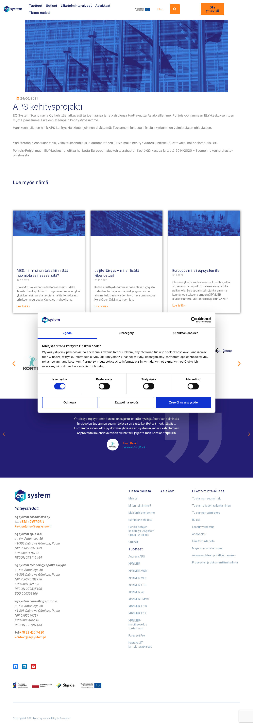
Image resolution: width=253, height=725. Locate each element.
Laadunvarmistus (203, 526)
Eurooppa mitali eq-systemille (196, 270)
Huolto (196, 519)
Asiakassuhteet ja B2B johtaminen (214, 555)
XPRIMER (134, 563)
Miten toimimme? (139, 505)
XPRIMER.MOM (137, 570)
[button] (14, 364)
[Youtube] (33, 666)
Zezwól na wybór (126, 402)
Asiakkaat (102, 6)
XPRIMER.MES (137, 577)
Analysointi (199, 534)
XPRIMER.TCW (137, 606)
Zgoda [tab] (67, 333)
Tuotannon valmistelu (206, 512)
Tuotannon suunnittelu (206, 498)
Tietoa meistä (39, 13)
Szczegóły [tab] (126, 333)
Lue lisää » (23, 306)
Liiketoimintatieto (203, 541)
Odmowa (69, 402)
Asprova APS (136, 556)
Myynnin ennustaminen (207, 548)
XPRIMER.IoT (136, 592)
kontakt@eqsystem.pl (30, 637)
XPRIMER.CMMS (138, 599)
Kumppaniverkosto (140, 519)
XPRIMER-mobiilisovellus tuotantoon (137, 624)
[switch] (104, 386)
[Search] (175, 9)
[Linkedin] (24, 666)
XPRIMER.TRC (137, 585)
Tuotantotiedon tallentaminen (211, 505)
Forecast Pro (136, 635)
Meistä (132, 498)
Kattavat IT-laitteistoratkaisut (140, 644)
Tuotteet (35, 6)
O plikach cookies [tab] (185, 333)
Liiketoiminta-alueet (76, 6)
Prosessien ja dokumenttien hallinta (215, 562)
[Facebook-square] (15, 666)
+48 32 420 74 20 (31, 632)
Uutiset (51, 6)
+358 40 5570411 (32, 522)
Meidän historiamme (141, 512)
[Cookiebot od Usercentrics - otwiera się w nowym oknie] (194, 320)
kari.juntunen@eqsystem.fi (33, 526)
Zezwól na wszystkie (183, 402)
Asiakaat (167, 491)
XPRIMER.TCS (137, 613)
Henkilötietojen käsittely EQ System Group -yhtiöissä (141, 530)
